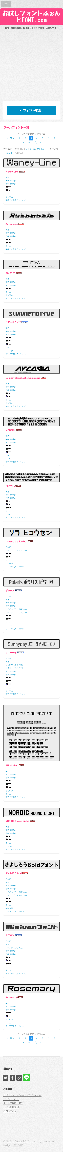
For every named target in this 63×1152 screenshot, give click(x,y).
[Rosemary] (31, 988)
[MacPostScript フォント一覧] (8, 344)
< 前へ (10, 138)
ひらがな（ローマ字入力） (17, 609)
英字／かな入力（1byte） (16, 200)
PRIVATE (10, 485)
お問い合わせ (9, 1111)
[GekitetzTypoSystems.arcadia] (31, 369)
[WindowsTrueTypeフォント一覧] (8, 187)
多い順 (9, 153)
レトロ (8, 458)
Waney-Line (12, 171)
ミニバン (10, 935)
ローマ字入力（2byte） (15, 567)
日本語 (8, 547)
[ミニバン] (31, 926)
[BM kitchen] (31, 733)
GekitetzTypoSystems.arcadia (23, 377)
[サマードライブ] (31, 313)
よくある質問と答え (13, 1103)
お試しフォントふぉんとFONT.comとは (22, 1095)
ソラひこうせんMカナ (16, 541)
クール (8, 193)
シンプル (9, 197)
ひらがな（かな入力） (15, 665)
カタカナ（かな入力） (15, 668)
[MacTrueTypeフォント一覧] (8, 190)
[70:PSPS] (31, 264)
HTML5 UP (17, 1145)
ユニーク (9, 351)
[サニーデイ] (31, 644)
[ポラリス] (31, 581)
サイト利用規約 (11, 1107)
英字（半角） (11, 181)
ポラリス (10, 590)
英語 (7, 177)
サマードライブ (13, 322)
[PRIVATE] (31, 477)
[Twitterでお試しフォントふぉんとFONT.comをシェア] (5, 1078)
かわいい (9, 790)
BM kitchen (12, 765)
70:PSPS (10, 273)
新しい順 (30, 149)
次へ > (37, 142)
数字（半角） (11, 184)
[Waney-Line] (31, 163)
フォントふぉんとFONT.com (19, 1141)
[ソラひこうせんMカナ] (31, 532)
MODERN (10, 430)
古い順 (40, 149)
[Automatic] (31, 215)
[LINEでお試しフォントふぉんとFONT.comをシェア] (26, 1077)
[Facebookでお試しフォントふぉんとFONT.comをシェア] (12, 1078)
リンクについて (11, 1099)
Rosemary (11, 997)
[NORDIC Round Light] (31, 812)
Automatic (12, 223)
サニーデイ (11, 652)
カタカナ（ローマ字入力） (17, 550)
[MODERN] (31, 421)
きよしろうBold (14, 873)
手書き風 (9, 908)
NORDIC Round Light (17, 821)
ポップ (8, 970)
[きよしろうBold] (31, 864)
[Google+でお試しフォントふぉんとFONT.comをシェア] (19, 1078)
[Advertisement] (31, 63)
